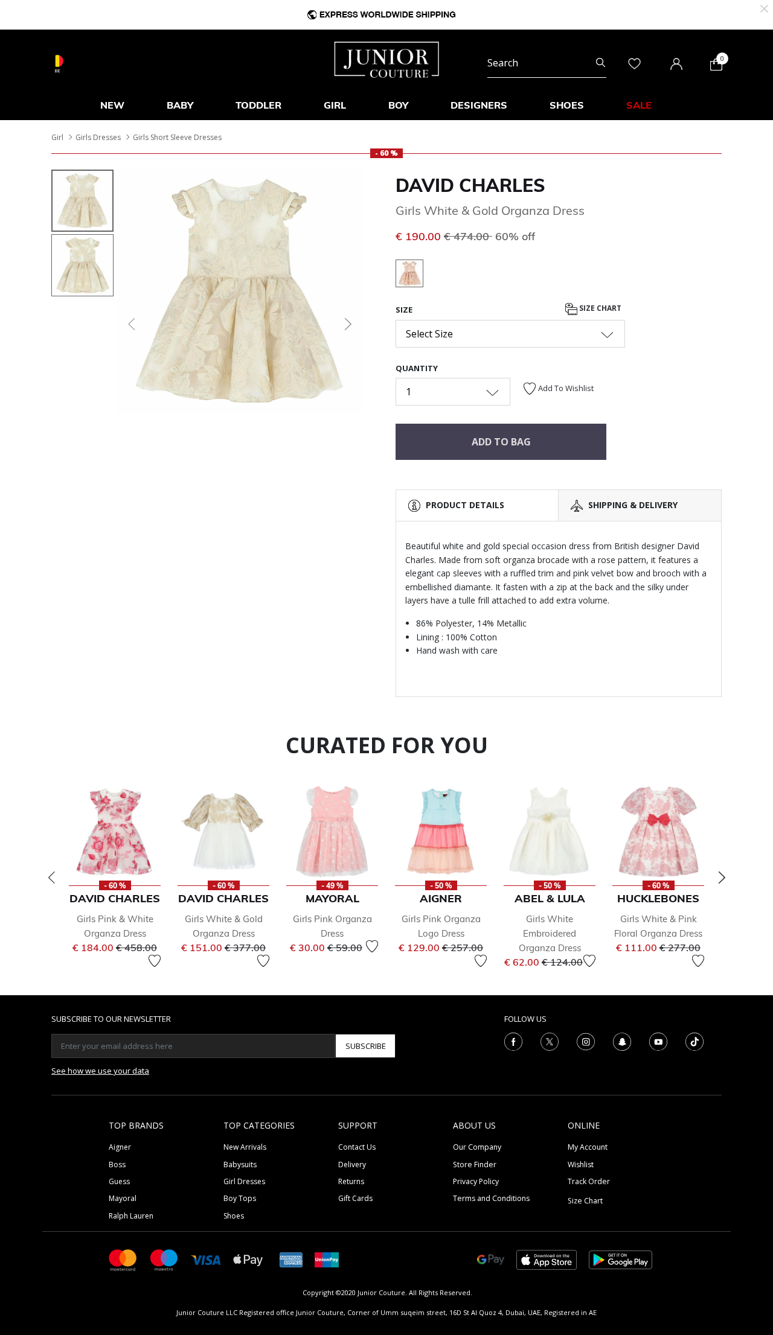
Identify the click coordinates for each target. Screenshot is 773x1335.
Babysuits (240, 1164)
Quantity (417, 368)
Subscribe (365, 1045)
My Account (588, 1147)
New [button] (112, 105)
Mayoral (122, 1198)
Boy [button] (398, 105)
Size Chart (599, 309)
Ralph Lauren (131, 1216)
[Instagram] (586, 1041)
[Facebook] (513, 1041)
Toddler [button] (258, 105)
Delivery (352, 1164)
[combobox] (546, 63)
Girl (57, 137)
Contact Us (357, 1147)
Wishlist (581, 1164)
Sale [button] (639, 105)
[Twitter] (549, 1041)
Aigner (120, 1147)
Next (722, 877)
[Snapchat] (622, 1041)
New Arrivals (244, 1147)
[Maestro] (164, 1259)
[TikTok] (694, 1041)
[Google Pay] (490, 1259)
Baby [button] (180, 105)
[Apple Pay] (248, 1259)
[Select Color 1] (409, 275)
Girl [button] (335, 105)
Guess (119, 1181)
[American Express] (291, 1259)
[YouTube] (658, 1041)
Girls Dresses (98, 137)
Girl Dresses (244, 1181)
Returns (351, 1181)
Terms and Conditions (491, 1198)
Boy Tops (239, 1198)
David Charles (470, 185)
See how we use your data (100, 1070)
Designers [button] (479, 105)
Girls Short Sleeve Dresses (177, 137)
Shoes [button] (567, 105)
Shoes (233, 1216)
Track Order (589, 1181)
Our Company (477, 1147)
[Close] (764, 7)
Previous (51, 877)
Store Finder (474, 1164)
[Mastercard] (123, 1259)
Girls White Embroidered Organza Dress (550, 933)
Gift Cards (355, 1198)
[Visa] (206, 1259)
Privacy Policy (476, 1181)
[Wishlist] (155, 961)
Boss (117, 1164)
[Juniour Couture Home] (387, 58)
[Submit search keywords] (600, 63)
